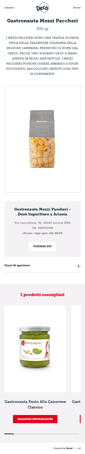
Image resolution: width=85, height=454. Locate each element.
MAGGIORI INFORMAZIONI (35, 419)
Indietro (9, 7)
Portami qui (42, 246)
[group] (35, 364)
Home (77, 7)
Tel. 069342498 (42, 228)
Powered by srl (67, 448)
